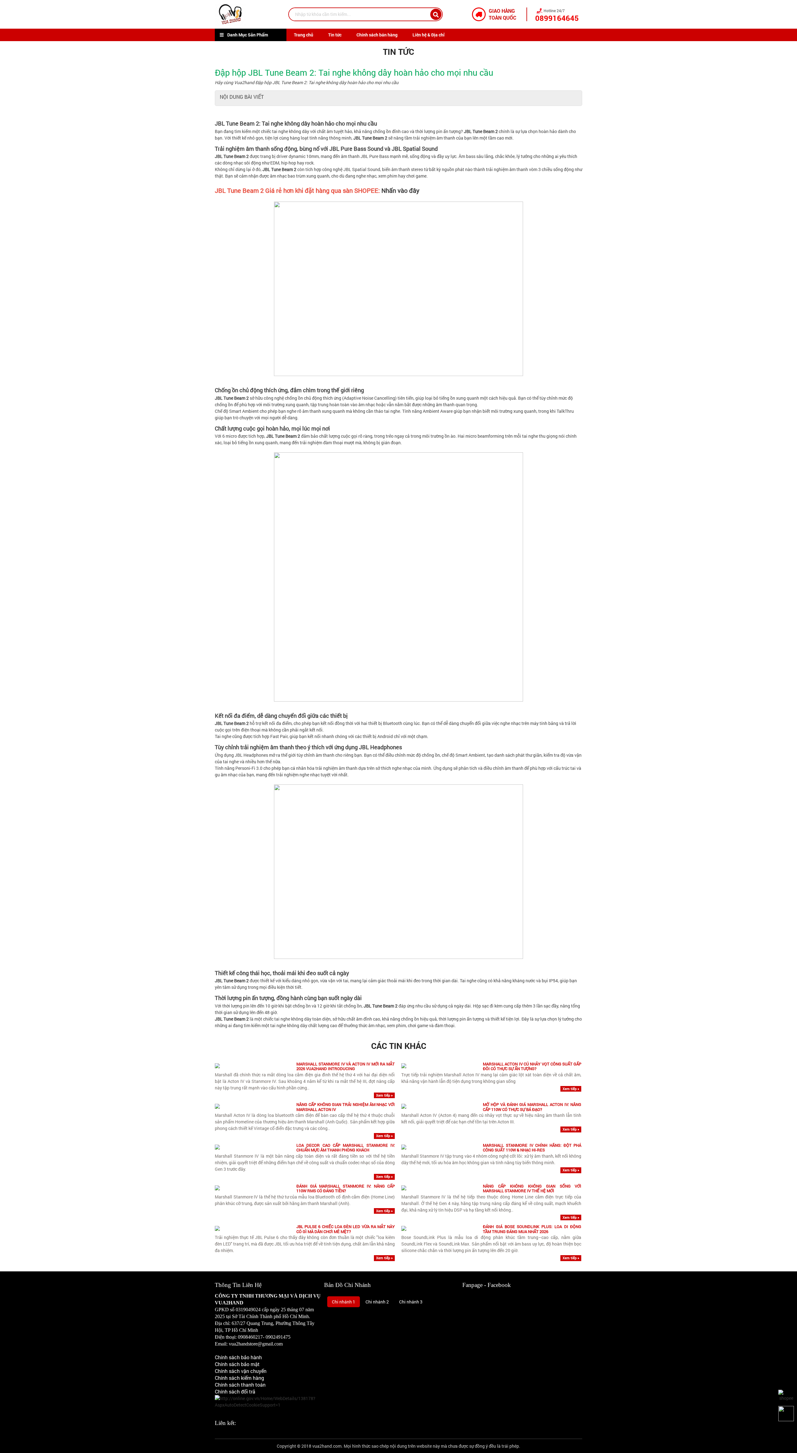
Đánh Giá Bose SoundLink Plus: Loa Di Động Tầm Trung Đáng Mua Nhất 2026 (532, 1229)
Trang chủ (303, 35)
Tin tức (335, 35)
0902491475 (278, 1337)
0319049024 (248, 1309)
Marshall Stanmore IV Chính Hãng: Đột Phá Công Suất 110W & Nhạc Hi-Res (532, 1148)
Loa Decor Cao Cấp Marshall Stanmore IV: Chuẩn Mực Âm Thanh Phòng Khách (345, 1148)
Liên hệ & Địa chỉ (429, 35)
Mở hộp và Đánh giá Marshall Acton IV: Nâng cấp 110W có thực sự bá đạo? (532, 1107)
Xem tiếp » (384, 1095)
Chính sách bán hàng (377, 35)
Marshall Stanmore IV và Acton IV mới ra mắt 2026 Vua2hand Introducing (345, 1066)
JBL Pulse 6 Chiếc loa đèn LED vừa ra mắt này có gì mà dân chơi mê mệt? (345, 1229)
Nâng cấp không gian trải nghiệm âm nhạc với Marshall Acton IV (345, 1107)
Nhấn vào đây (400, 190)
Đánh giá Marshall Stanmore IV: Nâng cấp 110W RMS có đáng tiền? (345, 1188)
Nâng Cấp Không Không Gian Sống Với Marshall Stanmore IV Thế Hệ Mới (532, 1188)
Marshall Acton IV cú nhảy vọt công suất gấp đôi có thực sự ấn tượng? (532, 1066)
